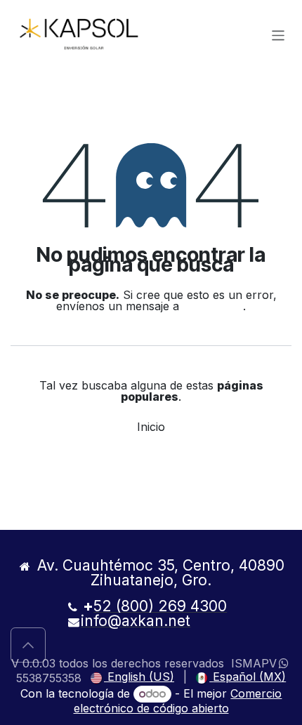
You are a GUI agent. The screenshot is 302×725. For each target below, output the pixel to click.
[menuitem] (132, 677)
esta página (213, 306)
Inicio (151, 427)
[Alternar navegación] (278, 34)
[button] (28, 645)
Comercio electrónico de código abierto (178, 700)
